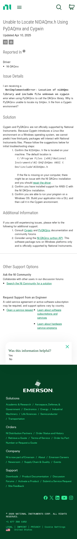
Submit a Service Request (57, 481)
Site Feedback (16, 486)
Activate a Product (28, 481)
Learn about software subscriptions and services (49, 313)
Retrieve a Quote (17, 438)
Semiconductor (49, 414)
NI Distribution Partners (19, 433)
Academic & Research (18, 404)
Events (57, 462)
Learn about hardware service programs (49, 326)
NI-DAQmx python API (50, 238)
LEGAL (9, 526)
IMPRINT (22, 526)
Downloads (12, 476)
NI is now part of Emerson (20, 457)
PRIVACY (35, 526)
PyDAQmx (44, 230)
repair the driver (42, 182)
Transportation (16, 418)
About (41, 457)
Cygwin (28, 230)
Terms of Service (40, 438)
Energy (44, 409)
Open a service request (20, 310)
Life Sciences (29, 414)
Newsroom (14, 462)
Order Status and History (50, 433)
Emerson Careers (59, 457)
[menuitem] (59, 8)
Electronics (30, 409)
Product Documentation (35, 476)
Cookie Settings (55, 526)
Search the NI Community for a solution (29, 283)
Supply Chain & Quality (37, 462)
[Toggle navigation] (20, 7)
